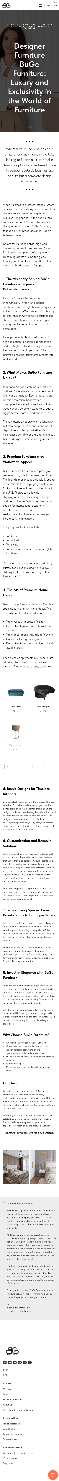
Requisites (8, 1463)
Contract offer (10, 1458)
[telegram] (10, 1362)
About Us (7, 1404)
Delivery (7, 1394)
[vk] (30, 1362)
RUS (55, 1)
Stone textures (10, 1439)
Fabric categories (11, 1423)
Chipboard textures (12, 1434)
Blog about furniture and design (18, 1409)
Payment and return (12, 1399)
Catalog (7, 1389)
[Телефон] (5, 1362)
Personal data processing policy (18, 1453)
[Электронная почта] (15, 1362)
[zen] (25, 1362)
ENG (6, 1375)
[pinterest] (20, 1362)
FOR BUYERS (50, 5)
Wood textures (10, 1428)
